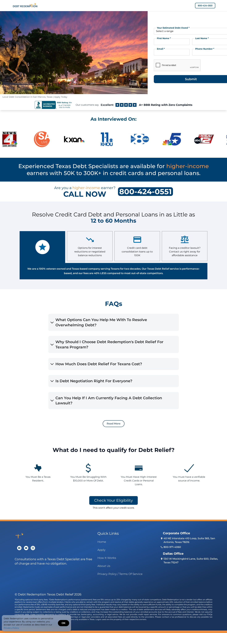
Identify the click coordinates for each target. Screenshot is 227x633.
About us (103, 566)
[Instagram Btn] (33, 548)
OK (63, 623)
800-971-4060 (172, 547)
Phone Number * (204, 48)
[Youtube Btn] (26, 548)
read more (113, 423)
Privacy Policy (11, 627)
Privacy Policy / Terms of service (120, 574)
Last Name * (202, 38)
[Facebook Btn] (19, 548)
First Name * (164, 38)
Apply (101, 550)
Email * (161, 48)
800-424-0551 (205, 5)
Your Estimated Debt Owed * (173, 27)
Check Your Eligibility (113, 500)
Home (101, 542)
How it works (106, 558)
